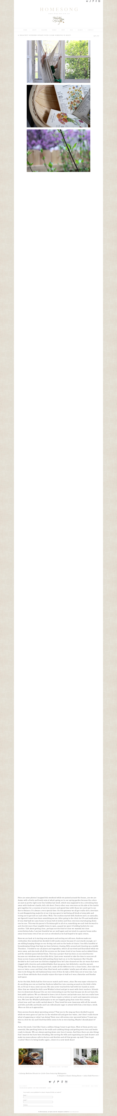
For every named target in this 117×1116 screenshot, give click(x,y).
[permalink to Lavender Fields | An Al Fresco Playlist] (86, 1056)
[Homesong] (58, 27)
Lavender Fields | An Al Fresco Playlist (86, 1067)
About (34, 30)
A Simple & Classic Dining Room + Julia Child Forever (78, 1076)
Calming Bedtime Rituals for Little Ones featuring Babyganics (42, 1073)
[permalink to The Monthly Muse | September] (58, 1056)
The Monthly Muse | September (58, 1067)
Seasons (44, 30)
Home (25, 30)
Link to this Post (86, 1086)
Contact (91, 30)
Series (54, 30)
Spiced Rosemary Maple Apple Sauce (31, 1067)
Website (25, 1105)
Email (24, 1100)
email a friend (94, 1086)
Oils (71, 30)
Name (24, 1095)
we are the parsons (74, 1111)
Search (80, 30)
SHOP (63, 30)
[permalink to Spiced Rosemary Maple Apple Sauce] (31, 1056)
